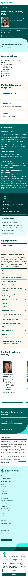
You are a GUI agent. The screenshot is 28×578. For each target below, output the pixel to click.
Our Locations (4, 493)
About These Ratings (6, 33)
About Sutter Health (5, 508)
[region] (14, 564)
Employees (3, 525)
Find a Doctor (4, 491)
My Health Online (5, 496)
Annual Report (5, 511)
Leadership (3, 518)
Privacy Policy (15, 567)
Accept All (14, 574)
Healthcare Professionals (7, 528)
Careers (2, 515)
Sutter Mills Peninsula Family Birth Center (11, 61)
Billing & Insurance (5, 498)
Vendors (3, 532)
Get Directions (6, 69)
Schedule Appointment (6, 489)
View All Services (5, 429)
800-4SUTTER (6, 481)
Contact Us (4, 484)
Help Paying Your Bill (6, 503)
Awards (2, 513)
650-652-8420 (8, 47)
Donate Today (6, 540)
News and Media (6, 530)
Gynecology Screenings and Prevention (11, 423)
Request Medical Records (7, 500)
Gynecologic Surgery (6, 421)
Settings (14, 570)
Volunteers (3, 535)
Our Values (3, 520)
